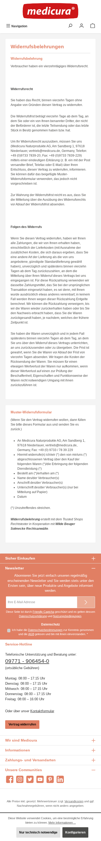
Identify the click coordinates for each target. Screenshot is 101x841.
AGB (31, 634)
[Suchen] (70, 26)
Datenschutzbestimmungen (45, 629)
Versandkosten (73, 801)
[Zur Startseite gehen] (50, 11)
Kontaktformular (42, 711)
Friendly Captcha (43, 611)
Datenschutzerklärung (33, 616)
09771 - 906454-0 (27, 661)
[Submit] (86, 602)
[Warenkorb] (92, 26)
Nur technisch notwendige (38, 832)
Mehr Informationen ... (62, 822)
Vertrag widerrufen (22, 724)
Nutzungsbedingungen (67, 616)
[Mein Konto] (81, 26)
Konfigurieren (75, 832)
